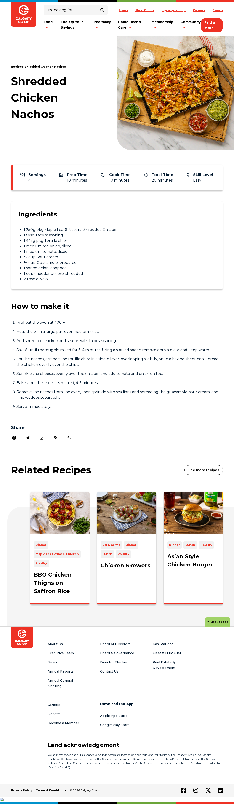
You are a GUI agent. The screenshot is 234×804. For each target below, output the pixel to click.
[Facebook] (14, 438)
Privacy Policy (21, 790)
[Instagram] (41, 438)
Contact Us (109, 671)
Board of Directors (115, 644)
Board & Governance (117, 653)
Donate (54, 714)
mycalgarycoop (174, 10)
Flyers (123, 10)
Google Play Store (115, 725)
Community (191, 22)
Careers (199, 10)
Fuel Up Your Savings (72, 24)
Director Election (114, 662)
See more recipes (203, 470)
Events (218, 10)
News (52, 662)
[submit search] (102, 10)
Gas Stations (163, 644)
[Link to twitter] (208, 790)
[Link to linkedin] (220, 790)
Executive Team (61, 653)
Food (48, 22)
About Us (55, 644)
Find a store (209, 25)
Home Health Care (129, 24)
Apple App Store (114, 716)
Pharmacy (102, 22)
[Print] (55, 438)
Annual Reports (61, 671)
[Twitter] (28, 438)
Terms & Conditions (51, 790)
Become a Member (63, 723)
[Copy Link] (69, 438)
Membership (162, 22)
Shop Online (144, 10)
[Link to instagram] (195, 790)
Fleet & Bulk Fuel (167, 653)
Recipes (17, 66)
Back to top (220, 622)
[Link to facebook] (183, 790)
